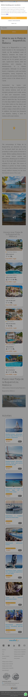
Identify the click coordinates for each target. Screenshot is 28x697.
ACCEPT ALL (14, 17)
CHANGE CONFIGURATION (14, 20)
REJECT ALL (14, 23)
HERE (7, 14)
